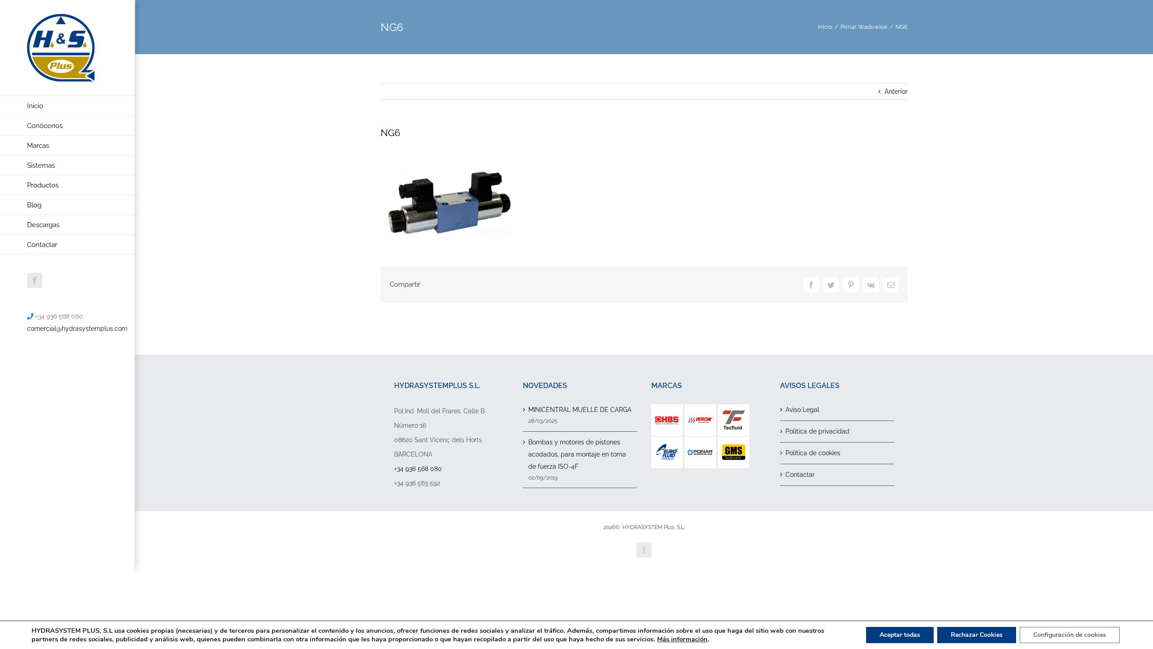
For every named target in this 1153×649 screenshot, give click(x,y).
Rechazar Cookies (977, 635)
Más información (682, 639)
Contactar (800, 474)
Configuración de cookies (1069, 635)
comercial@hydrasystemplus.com (77, 328)
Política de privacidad (817, 431)
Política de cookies (812, 453)
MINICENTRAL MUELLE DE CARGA (579, 409)
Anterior (896, 91)
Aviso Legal (802, 409)
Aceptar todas (900, 635)
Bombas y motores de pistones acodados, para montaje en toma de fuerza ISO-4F (577, 454)
